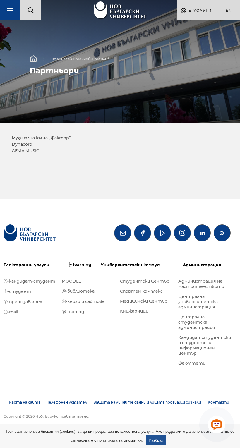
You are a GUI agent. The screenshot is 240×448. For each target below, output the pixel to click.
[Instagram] (182, 232)
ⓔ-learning (79, 264)
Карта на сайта (24, 402)
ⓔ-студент (17, 291)
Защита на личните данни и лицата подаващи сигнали (147, 402)
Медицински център (143, 301)
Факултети (191, 363)
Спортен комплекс (141, 291)
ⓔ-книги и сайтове (83, 301)
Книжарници (134, 311)
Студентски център (144, 281)
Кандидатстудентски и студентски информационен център (204, 345)
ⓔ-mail (11, 312)
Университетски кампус (130, 264)
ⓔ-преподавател (23, 301)
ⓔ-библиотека (78, 291)
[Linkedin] (202, 232)
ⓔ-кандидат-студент (29, 281)
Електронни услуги (26, 264)
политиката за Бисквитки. (120, 440)
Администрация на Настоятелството (201, 284)
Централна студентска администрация (196, 322)
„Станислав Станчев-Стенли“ (79, 59)
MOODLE (71, 281)
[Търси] (30, 10)
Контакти (218, 402)
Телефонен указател (67, 402)
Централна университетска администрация (198, 302)
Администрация (202, 264)
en (229, 10)
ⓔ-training (73, 311)
